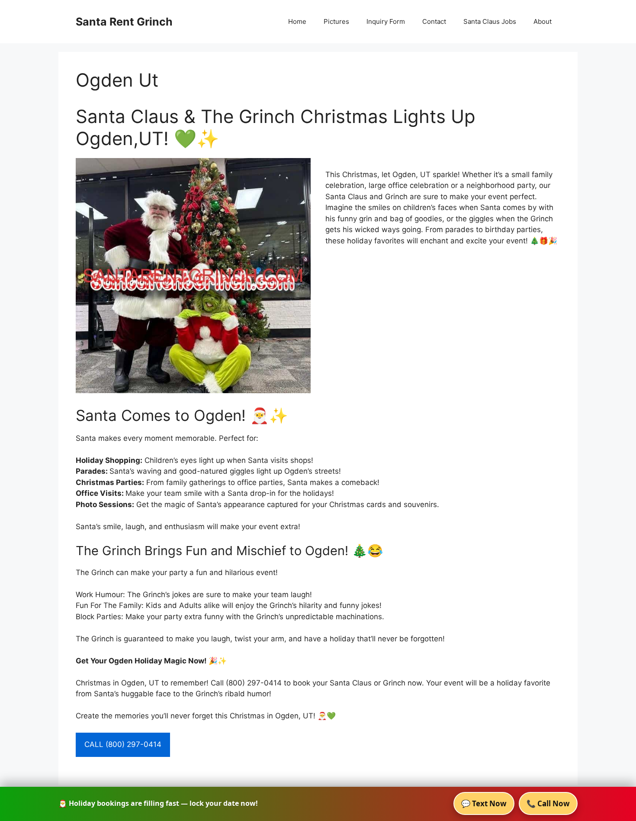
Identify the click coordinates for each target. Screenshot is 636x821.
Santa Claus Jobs (489, 21)
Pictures (336, 21)
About (542, 21)
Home (297, 21)
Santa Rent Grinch (124, 21)
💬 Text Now (484, 803)
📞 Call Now (548, 803)
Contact (434, 21)
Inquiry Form (385, 21)
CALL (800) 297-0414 (122, 744)
